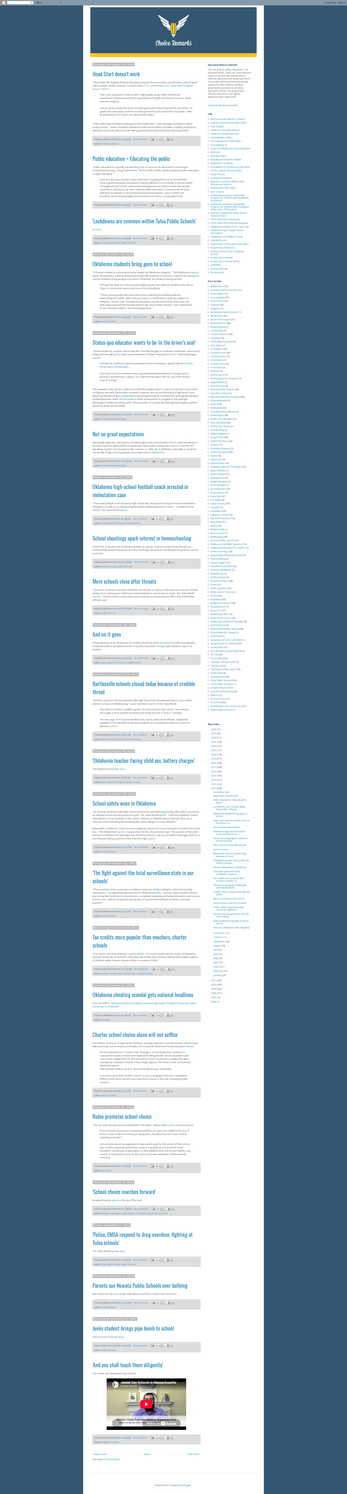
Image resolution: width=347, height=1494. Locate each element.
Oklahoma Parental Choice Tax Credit (230, 226)
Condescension (218, 356)
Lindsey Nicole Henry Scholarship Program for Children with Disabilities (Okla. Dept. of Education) (230, 207)
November (219, 933)
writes (134, 170)
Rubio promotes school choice (122, 1116)
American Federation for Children (228, 119)
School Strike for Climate (223, 632)
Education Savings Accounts (114, 1213)
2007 (214, 997)
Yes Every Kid (217, 272)
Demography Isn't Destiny (224, 378)
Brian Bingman (218, 326)
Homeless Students (220, 448)
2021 (214, 750)
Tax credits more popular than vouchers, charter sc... (229, 879)
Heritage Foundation (221, 178)
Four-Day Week (218, 422)
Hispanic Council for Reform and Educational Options (227, 183)
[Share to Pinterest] (172, 139)
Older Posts (193, 1454)
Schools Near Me (219, 268)
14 (180, 445)
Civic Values (216, 345)
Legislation (216, 511)
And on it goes (107, 634)
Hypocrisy (216, 459)
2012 (214, 788)
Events (214, 404)
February (218, 970)
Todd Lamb (216, 672)
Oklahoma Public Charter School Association (227, 231)
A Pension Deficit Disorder (224, 290)
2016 (214, 771)
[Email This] (158, 139)
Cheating (105, 1019)
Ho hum (97, 229)
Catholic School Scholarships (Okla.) (229, 122)
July (216, 949)
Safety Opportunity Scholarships (227, 621)
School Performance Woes (114, 419)
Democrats (216, 374)
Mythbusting (217, 536)
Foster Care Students (221, 418)
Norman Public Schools (222, 540)
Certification (217, 330)
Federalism (216, 407)
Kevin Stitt (215, 496)
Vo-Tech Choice (218, 698)
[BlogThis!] (161, 139)
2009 (214, 989)
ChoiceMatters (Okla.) (221, 137)
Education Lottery (219, 393)
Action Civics (217, 301)
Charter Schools (108, 973)
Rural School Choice (221, 617)
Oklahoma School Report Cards (227, 236)
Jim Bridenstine (218, 485)
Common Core (218, 352)
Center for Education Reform (225, 130)
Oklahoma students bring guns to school (132, 264)
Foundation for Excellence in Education (230, 166)
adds (159, 123)
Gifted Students (218, 433)
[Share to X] (165, 139)
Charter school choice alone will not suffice (135, 1034)
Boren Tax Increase (220, 319)
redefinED (216, 265)
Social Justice (217, 647)
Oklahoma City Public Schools (226, 544)
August (217, 945)
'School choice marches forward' (124, 1192)
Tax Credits (138, 973)
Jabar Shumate (218, 470)
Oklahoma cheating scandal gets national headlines (143, 995)
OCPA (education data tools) (225, 219)
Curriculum (216, 367)
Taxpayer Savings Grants (223, 661)
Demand (215, 371)
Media (214, 525)
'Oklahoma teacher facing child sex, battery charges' (144, 760)
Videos (214, 695)
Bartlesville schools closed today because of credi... (230, 855)
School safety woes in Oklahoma (124, 803)
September (220, 941)
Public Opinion (124, 973)
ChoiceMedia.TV (219, 144)
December (219, 792)
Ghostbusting (217, 430)
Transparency (218, 676)
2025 (214, 733)
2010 (214, 984)
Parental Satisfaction (221, 569)
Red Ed (214, 595)
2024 (214, 737)
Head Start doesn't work (116, 74)
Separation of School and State (226, 639)
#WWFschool (217, 286)
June (216, 954)
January (218, 975)
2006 (214, 1001)
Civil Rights (216, 349)
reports (194, 272)
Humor (214, 455)
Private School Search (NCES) (225, 261)
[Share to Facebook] (168, 139)
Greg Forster (217, 437)
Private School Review (222, 257)
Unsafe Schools (128, 242)
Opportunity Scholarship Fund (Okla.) (229, 244)
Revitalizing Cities (219, 614)
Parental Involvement (221, 566)
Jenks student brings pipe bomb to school (133, 1328)
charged (161, 646)
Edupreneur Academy (222, 163)
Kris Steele (216, 499)
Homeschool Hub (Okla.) (223, 187)
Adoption (215, 308)
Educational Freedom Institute (226, 159)
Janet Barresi (217, 477)
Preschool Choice (109, 143)
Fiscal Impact (217, 415)
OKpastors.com (219, 240)
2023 (214, 741)
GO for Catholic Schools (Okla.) (226, 170)
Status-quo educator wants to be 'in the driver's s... (231, 822)
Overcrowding (218, 558)
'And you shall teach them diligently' (128, 1365)
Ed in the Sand (218, 385)
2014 (214, 779)
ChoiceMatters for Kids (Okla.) (226, 141)
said (170, 1125)
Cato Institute (217, 126)
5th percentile (126, 399)
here (174, 1294)
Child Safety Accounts (221, 341)
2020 (214, 754)
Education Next (218, 155)
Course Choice (218, 363)
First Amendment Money (223, 411)
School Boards (218, 625)
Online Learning (219, 551)
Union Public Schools (221, 684)
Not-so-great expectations (118, 434)
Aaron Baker (217, 293)
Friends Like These (220, 426)
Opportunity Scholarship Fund (226, 555)
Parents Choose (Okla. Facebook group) (227, 253)
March (217, 966)
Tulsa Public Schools (110, 242)
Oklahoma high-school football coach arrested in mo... (229, 833)
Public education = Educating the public (131, 158)
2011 (214, 980)
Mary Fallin (216, 522)
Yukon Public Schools (221, 709)
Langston (215, 507)
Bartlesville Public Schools (113, 739)
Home (147, 1454)
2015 (214, 775)
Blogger (187, 1485)
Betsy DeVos (217, 315)
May (216, 958)
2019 (214, 758)
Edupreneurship (219, 400)
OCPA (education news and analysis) (229, 222)
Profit (213, 584)
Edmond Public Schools (222, 389)
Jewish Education (219, 481)
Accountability (218, 297)
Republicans (217, 606)
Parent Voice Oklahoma (223, 247)
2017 (214, 767)
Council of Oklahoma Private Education (230, 148)
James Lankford (218, 474)
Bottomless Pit (218, 323)
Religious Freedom (110, 1442)
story (122, 769)
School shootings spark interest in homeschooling (142, 538)
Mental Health (218, 529)
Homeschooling (108, 566)
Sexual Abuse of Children (113, 523)
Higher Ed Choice (219, 441)
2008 (214, 993)
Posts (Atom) (112, 1459)
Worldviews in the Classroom (225, 706)
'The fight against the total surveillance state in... (226, 872)
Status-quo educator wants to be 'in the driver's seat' (144, 342)
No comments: (140, 139)
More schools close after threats (124, 581)
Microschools (217, 533)
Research (215, 610)
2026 (214, 729)
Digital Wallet (217, 382)
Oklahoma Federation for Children (228, 547)
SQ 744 (214, 654)
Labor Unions (217, 503)
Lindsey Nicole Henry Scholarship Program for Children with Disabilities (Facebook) (230, 198)
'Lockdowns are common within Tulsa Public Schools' (144, 221)
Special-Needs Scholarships (225, 650)
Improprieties (218, 463)
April (216, 962)
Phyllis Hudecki (218, 577)
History (214, 444)
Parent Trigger (218, 562)
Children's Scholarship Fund (225, 133)
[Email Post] (152, 139)
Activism (215, 304)
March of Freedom (137, 1213)
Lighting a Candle (219, 514)
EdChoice (215, 152)
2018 (214, 763)
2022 (214, 746)
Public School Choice (221, 592)
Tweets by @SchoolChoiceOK (223, 105)
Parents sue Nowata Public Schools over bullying (140, 1285)
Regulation (216, 599)
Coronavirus (217, 360)
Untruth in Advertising (222, 691)
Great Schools (218, 174)
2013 (214, 784)
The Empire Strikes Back (223, 669)
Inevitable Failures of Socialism (226, 466)
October (218, 937)
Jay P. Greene (217, 191)
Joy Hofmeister (218, 488)
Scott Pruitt (216, 636)
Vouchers (148, 973)
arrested (164, 642)
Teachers (215, 665)
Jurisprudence (218, 492)
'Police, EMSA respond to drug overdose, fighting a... (228, 908)
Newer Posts (99, 1454)
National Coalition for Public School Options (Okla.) (229, 214)
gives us (116, 1200)
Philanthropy (217, 573)
